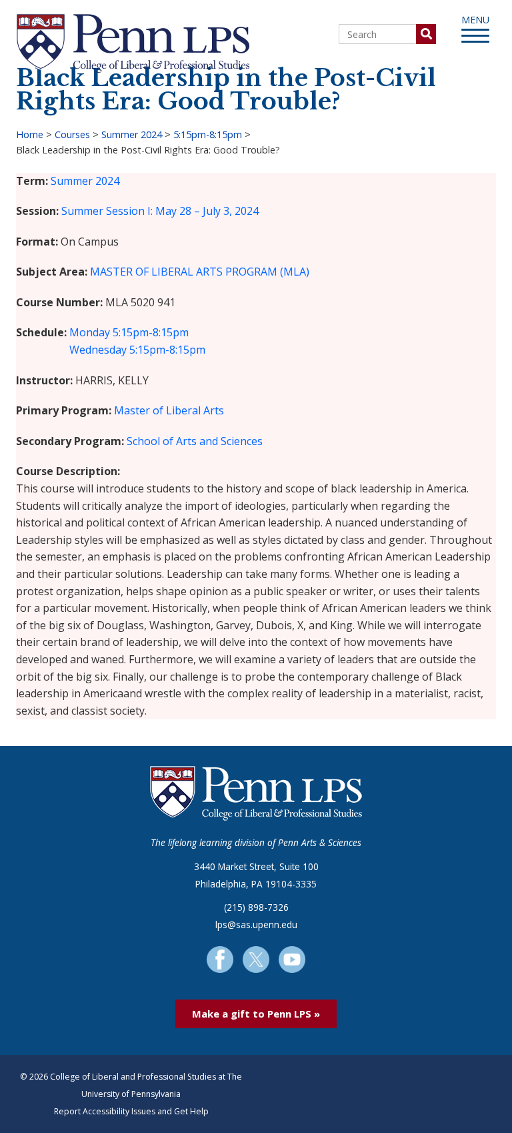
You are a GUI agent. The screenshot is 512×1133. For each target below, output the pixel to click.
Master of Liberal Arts (169, 410)
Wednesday (98, 349)
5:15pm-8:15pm (207, 134)
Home (29, 134)
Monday (89, 332)
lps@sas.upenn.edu (256, 924)
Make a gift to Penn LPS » (256, 1013)
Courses (72, 134)
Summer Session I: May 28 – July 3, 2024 (160, 211)
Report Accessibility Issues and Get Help (131, 1111)
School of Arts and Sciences (195, 441)
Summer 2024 (131, 134)
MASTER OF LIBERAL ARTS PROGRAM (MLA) (199, 271)
